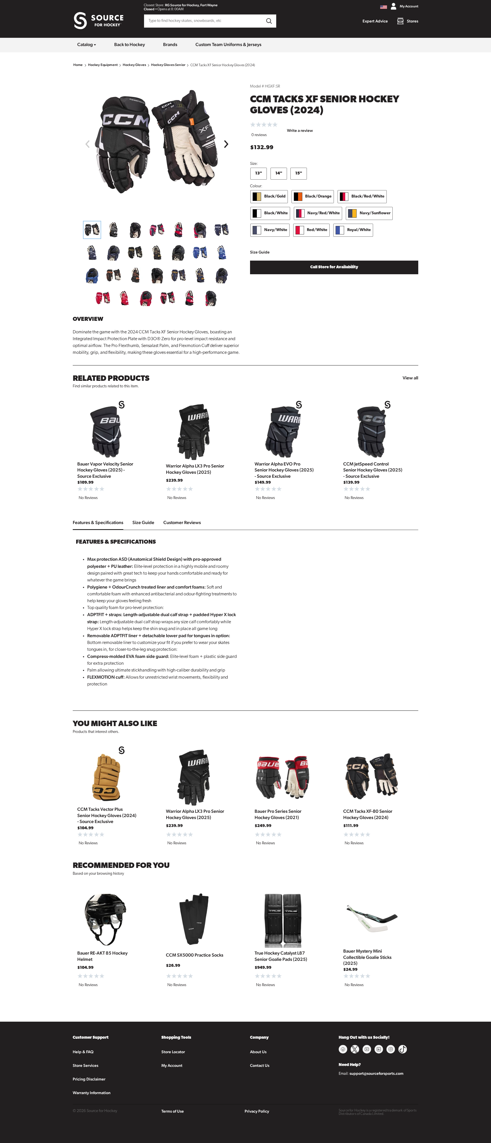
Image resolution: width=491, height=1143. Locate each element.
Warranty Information (92, 1092)
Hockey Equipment (103, 65)
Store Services (85, 1065)
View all (410, 378)
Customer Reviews (182, 522)
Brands (170, 44)
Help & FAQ (83, 1052)
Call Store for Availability (334, 267)
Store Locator (173, 1052)
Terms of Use (172, 1111)
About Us (258, 1052)
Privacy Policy (257, 1111)
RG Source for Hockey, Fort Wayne (191, 5)
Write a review (300, 130)
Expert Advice (375, 21)
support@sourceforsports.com (376, 1073)
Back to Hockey (129, 44)
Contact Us (259, 1065)
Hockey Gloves (134, 65)
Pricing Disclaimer (89, 1079)
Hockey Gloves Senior (168, 65)
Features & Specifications (98, 522)
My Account (171, 1065)
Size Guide (260, 252)
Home (78, 65)
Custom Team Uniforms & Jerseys (228, 44)
